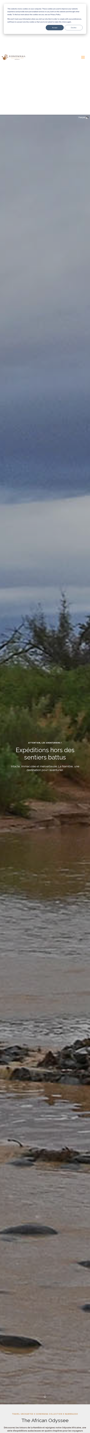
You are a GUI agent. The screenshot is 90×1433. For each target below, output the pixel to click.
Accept (54, 28)
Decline (73, 28)
